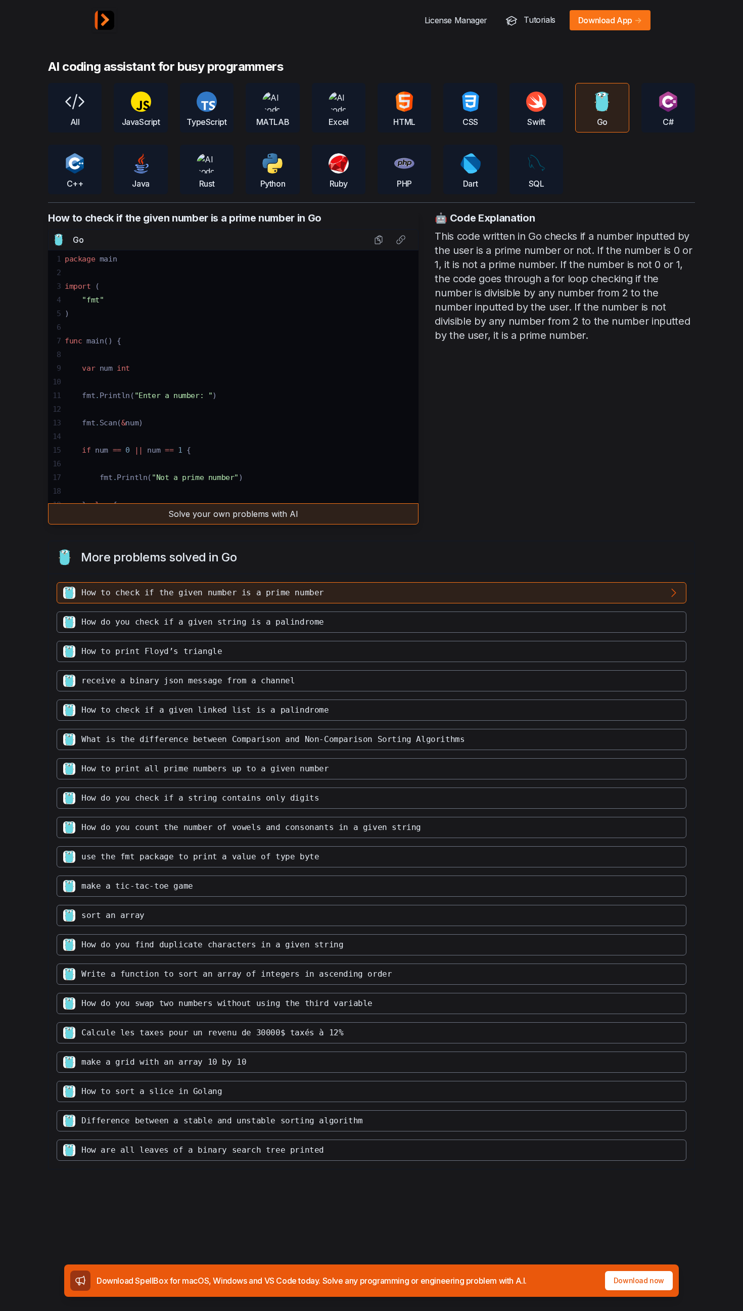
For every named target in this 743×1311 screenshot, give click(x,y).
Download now (639, 1280)
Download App (610, 20)
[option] (371, 592)
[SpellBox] (104, 20)
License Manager (456, 20)
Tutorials (538, 20)
